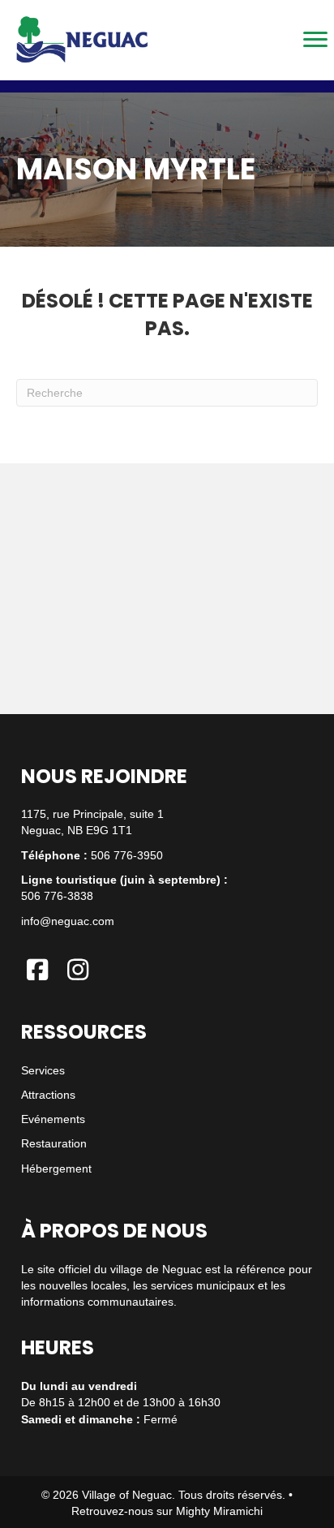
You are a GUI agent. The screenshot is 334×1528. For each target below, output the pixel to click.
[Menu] (315, 40)
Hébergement (56, 1168)
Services (43, 1070)
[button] (37, 969)
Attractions (48, 1094)
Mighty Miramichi (219, 1510)
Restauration (54, 1143)
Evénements (53, 1119)
